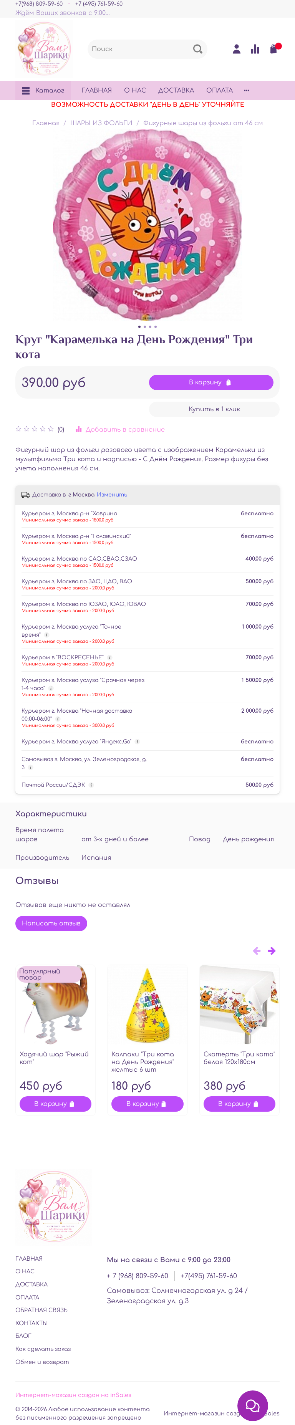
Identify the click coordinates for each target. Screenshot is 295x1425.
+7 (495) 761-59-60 (99, 4)
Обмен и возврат (42, 1362)
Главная (46, 123)
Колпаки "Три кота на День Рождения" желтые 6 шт (142, 1062)
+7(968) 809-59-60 (39, 4)
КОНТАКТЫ (31, 1323)
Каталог (49, 90)
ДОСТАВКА (176, 90)
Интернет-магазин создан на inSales (73, 1395)
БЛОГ (23, 1336)
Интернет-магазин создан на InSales (222, 1413)
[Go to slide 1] (139, 327)
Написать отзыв (51, 923)
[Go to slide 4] (155, 327)
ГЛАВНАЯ (96, 90)
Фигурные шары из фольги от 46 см (203, 123)
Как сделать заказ (43, 1349)
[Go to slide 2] (145, 327)
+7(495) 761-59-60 (209, 1276)
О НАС (135, 90)
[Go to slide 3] (150, 327)
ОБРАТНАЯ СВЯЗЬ (41, 1310)
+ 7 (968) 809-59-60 (137, 1276)
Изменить (112, 495)
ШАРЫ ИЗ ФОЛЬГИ (101, 123)
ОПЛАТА (219, 90)
